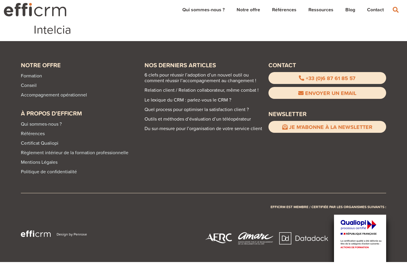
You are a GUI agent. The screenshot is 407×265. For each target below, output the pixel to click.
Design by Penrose (72, 234)
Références (284, 9)
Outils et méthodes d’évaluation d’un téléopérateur (198, 119)
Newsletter (287, 114)
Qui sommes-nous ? (203, 9)
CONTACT (282, 65)
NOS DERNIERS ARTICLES (180, 65)
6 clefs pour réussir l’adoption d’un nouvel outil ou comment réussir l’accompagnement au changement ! (200, 77)
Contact (375, 9)
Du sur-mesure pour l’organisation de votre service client (203, 128)
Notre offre (248, 9)
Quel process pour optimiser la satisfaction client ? (197, 109)
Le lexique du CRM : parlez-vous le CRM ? (188, 99)
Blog (350, 9)
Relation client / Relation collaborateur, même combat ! (202, 90)
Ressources (320, 9)
